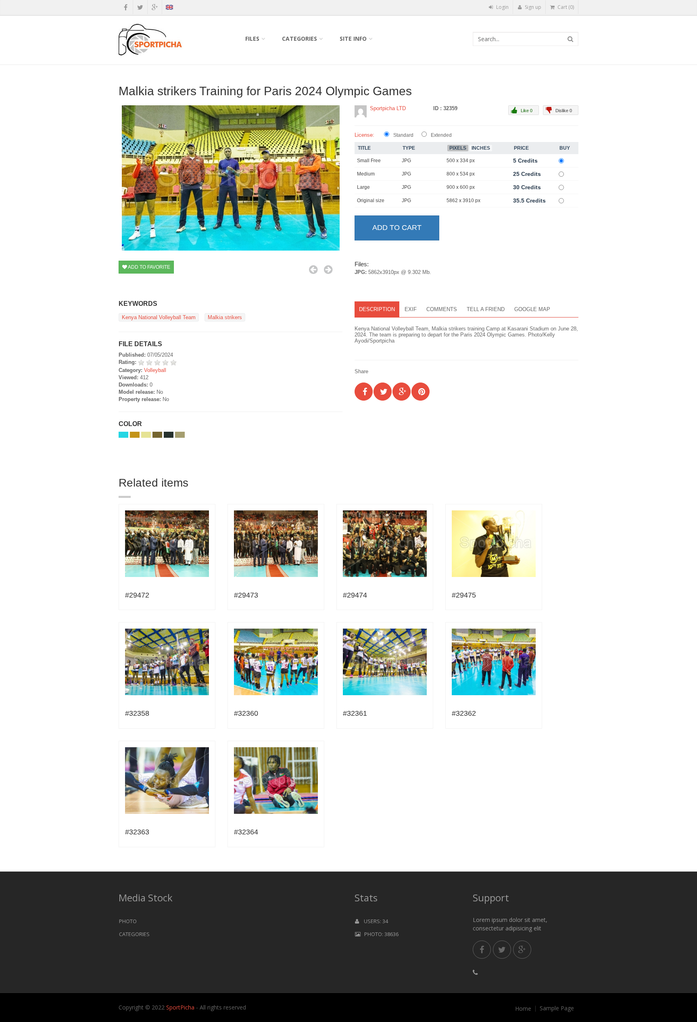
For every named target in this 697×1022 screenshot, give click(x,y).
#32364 (246, 832)
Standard (403, 135)
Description (377, 309)
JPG (406, 160)
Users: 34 (373, 921)
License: (364, 135)
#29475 (464, 595)
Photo (128, 921)
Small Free (369, 160)
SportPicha (180, 1007)
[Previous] (313, 269)
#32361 (355, 713)
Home (523, 1008)
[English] (169, 8)
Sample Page (557, 1008)
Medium (366, 174)
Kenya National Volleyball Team (159, 317)
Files (252, 38)
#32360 (246, 713)
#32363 (137, 832)
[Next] (328, 269)
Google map (532, 309)
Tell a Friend (486, 309)
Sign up (532, 7)
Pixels (457, 148)
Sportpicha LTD (388, 108)
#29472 (137, 595)
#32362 (464, 713)
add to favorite (148, 267)
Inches (481, 148)
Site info (353, 38)
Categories (299, 38)
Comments (441, 309)
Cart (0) (565, 7)
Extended (441, 135)
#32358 (137, 713)
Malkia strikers (225, 317)
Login (502, 7)
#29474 (355, 595)
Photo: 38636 (380, 934)
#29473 (246, 595)
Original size (370, 200)
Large (363, 187)
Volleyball (155, 370)
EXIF (411, 309)
